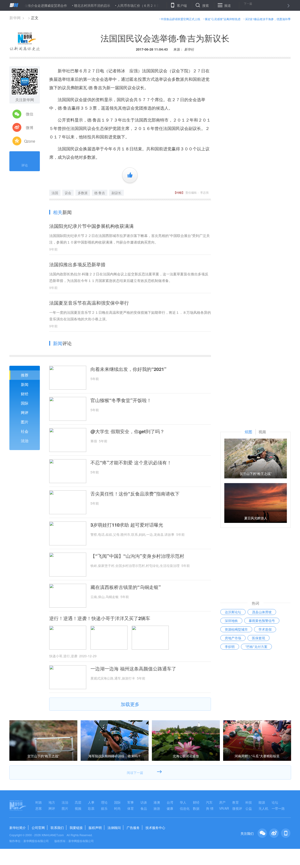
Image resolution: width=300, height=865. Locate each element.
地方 (52, 802)
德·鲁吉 (99, 192)
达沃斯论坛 (233, 612)
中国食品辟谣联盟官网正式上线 (180, 19)
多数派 (83, 192)
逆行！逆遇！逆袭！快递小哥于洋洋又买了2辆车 (99, 618)
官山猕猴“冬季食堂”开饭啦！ (120, 400)
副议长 (116, 192)
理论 (104, 802)
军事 (130, 802)
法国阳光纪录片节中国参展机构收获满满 (91, 225)
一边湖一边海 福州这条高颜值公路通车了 (133, 668)
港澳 (157, 802)
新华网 (15, 17)
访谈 (143, 802)
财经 (24, 393)
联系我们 (57, 827)
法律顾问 (114, 827)
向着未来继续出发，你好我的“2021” (128, 369)
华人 (183, 802)
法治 (24, 440)
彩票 (91, 808)
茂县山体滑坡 (262, 612)
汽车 (209, 802)
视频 (78, 808)
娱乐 (104, 808)
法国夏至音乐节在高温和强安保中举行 (89, 302)
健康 (170, 808)
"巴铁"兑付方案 (256, 646)
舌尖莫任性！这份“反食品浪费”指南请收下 (135, 493)
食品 (143, 808)
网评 (24, 412)
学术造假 (265, 629)
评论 (24, 165)
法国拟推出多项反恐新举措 (79, 264)
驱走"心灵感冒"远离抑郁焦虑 (222, 19)
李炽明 (230, 646)
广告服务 (133, 827)
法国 (55, 192)
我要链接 (76, 827)
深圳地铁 (231, 620)
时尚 (117, 808)
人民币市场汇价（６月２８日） (124, 5)
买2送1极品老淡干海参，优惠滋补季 (268, 19)
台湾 (170, 802)
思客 (38, 808)
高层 (78, 802)
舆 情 (210, 808)
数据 (196, 808)
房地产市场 (233, 638)
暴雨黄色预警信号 (262, 620)
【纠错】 (179, 192)
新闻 (24, 384)
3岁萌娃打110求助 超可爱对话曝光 (126, 524)
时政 (38, 802)
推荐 (24, 375)
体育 (130, 808)
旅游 (157, 808)
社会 (24, 431)
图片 (24, 422)
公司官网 (38, 827)
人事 (91, 802)
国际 (24, 403)
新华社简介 (17, 827)
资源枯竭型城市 (236, 629)
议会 (68, 192)
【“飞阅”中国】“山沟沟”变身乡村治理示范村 (137, 556)
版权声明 (95, 827)
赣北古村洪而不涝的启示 (76, 5)
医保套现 (258, 638)
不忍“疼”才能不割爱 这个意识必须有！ (131, 462)
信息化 (185, 808)
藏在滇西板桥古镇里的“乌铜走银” (125, 587)
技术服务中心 (155, 827)
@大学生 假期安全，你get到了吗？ (127, 431)
